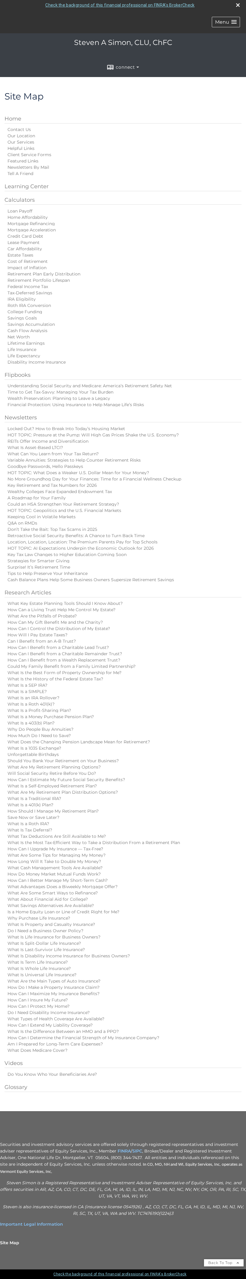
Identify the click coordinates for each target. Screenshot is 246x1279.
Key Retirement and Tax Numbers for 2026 (52, 485)
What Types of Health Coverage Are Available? (56, 1019)
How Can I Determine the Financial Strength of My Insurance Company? (83, 1037)
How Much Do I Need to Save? (39, 735)
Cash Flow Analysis (27, 330)
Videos (13, 1063)
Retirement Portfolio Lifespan (39, 280)
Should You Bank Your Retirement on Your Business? (63, 760)
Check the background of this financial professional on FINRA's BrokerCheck (119, 5)
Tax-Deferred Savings (30, 293)
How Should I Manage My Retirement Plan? (53, 811)
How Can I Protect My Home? (39, 1006)
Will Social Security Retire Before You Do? (52, 773)
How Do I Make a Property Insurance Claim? (54, 987)
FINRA (124, 1151)
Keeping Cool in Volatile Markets (42, 516)
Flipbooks (17, 375)
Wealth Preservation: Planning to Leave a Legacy (59, 398)
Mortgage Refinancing (31, 223)
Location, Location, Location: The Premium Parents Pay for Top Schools (83, 542)
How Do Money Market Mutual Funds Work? (54, 874)
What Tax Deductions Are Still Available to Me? (57, 836)
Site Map (9, 1242)
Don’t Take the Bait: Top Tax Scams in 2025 (52, 529)
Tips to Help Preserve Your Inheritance (48, 573)
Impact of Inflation (27, 267)
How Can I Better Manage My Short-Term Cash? (58, 880)
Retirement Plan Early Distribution (44, 274)
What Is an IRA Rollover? (33, 697)
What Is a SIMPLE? (27, 691)
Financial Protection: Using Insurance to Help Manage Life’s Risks (76, 404)
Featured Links (23, 161)
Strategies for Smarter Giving (39, 561)
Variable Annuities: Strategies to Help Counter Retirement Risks (74, 460)
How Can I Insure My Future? (38, 1000)
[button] (226, 22)
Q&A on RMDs (22, 523)
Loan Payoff (20, 211)
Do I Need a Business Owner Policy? (45, 930)
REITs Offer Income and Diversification (48, 441)
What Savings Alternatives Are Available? (51, 905)
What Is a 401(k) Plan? (30, 805)
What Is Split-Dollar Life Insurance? (44, 943)
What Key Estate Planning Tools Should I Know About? (65, 603)
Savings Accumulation (31, 324)
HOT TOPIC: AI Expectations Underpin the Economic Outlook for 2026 (81, 548)
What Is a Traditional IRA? (34, 798)
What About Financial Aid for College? (48, 899)
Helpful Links (21, 148)
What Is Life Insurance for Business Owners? (54, 937)
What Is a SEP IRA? (27, 685)
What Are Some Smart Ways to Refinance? (53, 893)
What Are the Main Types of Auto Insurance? (54, 981)
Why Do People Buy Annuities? (41, 729)
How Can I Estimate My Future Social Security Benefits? (66, 779)
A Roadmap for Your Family (37, 498)
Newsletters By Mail (28, 167)
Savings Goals (22, 318)
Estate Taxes (20, 255)
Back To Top (221, 1262)
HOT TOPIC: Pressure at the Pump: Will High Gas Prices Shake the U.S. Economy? (93, 435)
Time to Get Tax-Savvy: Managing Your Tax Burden (60, 392)
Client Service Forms (29, 154)
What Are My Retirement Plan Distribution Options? (63, 792)
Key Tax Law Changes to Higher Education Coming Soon (67, 554)
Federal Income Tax (28, 286)
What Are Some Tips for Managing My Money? (57, 855)
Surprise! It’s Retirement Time (39, 567)
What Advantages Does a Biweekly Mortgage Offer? (63, 886)
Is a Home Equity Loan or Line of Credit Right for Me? (63, 912)
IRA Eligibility (22, 299)
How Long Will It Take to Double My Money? (54, 861)
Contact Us (19, 129)
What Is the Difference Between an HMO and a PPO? (63, 1031)
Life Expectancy (24, 355)
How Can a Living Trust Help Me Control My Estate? (62, 609)
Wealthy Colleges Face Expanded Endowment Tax (60, 491)
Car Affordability (25, 248)
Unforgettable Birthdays (33, 754)
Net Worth (19, 337)
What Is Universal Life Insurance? (42, 974)
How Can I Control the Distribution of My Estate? (59, 628)
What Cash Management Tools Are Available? (55, 867)
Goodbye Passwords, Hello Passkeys (45, 466)
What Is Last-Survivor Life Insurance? (46, 949)
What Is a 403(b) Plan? (31, 723)
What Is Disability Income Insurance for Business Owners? (69, 956)
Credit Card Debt (25, 236)
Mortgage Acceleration (32, 230)
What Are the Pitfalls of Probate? (42, 616)
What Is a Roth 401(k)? (31, 704)
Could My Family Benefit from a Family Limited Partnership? (72, 666)
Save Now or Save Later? (33, 817)
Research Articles (27, 592)
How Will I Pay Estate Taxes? (38, 635)
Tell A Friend (20, 173)
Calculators (19, 200)
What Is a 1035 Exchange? (34, 748)
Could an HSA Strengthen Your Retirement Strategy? (63, 504)
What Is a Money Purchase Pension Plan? (51, 716)
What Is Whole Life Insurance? (39, 968)
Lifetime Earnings (26, 343)
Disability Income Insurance (37, 362)
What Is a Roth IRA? (28, 823)
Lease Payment (24, 242)
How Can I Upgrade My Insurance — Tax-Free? (55, 849)
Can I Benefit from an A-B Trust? (42, 641)
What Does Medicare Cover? (38, 1050)
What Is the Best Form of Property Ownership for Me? (65, 672)
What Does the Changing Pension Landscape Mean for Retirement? (79, 742)
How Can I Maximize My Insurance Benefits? (54, 993)
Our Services (21, 142)
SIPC (137, 1151)
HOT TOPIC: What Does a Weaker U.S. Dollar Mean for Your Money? (78, 472)
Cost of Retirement (28, 261)
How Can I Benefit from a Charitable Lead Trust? (58, 647)
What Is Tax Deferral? (30, 830)
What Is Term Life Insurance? (38, 962)
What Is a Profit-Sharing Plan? (39, 710)
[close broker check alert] (238, 5)
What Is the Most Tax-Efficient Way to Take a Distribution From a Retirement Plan (94, 842)
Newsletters (20, 417)
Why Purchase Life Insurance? (39, 918)
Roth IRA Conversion (29, 305)
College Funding (25, 311)
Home (12, 118)
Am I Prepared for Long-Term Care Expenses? (55, 1044)
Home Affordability (28, 217)
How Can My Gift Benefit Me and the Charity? (55, 622)
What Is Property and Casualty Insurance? (51, 924)
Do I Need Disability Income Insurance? (49, 1012)
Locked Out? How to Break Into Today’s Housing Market (66, 428)
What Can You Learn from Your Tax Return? (53, 454)
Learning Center (26, 186)
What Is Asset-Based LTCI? (35, 447)
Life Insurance (22, 349)
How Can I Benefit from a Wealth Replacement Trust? (64, 660)
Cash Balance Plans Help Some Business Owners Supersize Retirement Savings (91, 579)
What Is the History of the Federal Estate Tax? (55, 679)
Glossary (15, 1087)
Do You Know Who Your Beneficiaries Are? (52, 1074)
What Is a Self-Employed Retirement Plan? (52, 786)
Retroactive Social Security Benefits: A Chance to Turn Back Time (76, 535)
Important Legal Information (31, 1224)
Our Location (21, 135)
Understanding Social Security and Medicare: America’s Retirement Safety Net (90, 385)
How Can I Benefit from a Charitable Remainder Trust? (65, 653)
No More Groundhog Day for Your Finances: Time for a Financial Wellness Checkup (94, 479)
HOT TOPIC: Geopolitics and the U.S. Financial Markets (64, 510)
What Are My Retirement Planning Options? (54, 767)
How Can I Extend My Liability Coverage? (50, 1025)
